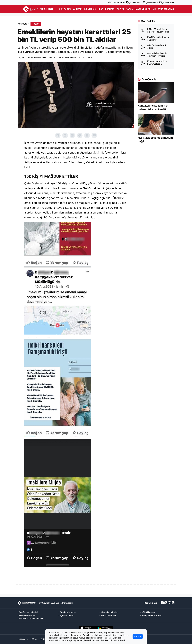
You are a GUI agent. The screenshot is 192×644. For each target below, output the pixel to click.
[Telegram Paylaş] (80, 135)
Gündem (77, 9)
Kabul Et (137, 636)
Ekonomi (110, 9)
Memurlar (90, 9)
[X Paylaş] (65, 135)
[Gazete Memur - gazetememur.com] (38, 8)
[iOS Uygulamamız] (87, 628)
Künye (34, 639)
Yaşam (129, 9)
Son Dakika (65, 9)
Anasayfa (22, 23)
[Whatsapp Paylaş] (87, 135)
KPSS (100, 9)
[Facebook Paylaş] (58, 135)
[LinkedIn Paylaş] (72, 135)
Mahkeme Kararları (163, 9)
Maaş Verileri (143, 9)
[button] (19, 9)
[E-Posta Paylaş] (94, 135)
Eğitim (120, 9)
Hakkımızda (23, 639)
